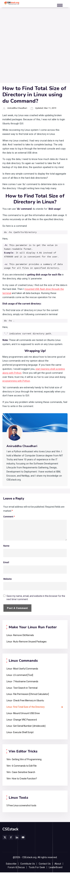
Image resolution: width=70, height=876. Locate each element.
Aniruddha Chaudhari (17, 108)
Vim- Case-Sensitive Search (21, 772)
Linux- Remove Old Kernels (20, 635)
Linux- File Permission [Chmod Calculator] (28, 694)
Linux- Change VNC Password (22, 719)
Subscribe (11, 863)
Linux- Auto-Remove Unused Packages (27, 641)
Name (6, 546)
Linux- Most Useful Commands (22, 668)
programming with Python (16, 381)
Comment (9, 516)
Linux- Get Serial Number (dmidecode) (26, 726)
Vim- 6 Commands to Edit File (22, 765)
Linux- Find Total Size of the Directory (26, 707)
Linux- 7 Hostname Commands (22, 681)
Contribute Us (27, 863)
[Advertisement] (35, 46)
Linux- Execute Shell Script (20, 732)
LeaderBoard (55, 867)
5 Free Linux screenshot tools (21, 805)
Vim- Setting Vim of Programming (24, 759)
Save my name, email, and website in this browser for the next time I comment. (36, 598)
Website (7, 579)
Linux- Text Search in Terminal (22, 688)
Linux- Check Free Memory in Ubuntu (25, 700)
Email (6, 562)
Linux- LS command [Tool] (20, 675)
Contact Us (45, 863)
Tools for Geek (37, 867)
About (58, 863)
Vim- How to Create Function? (22, 778)
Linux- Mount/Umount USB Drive (23, 713)
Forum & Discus (16, 867)
